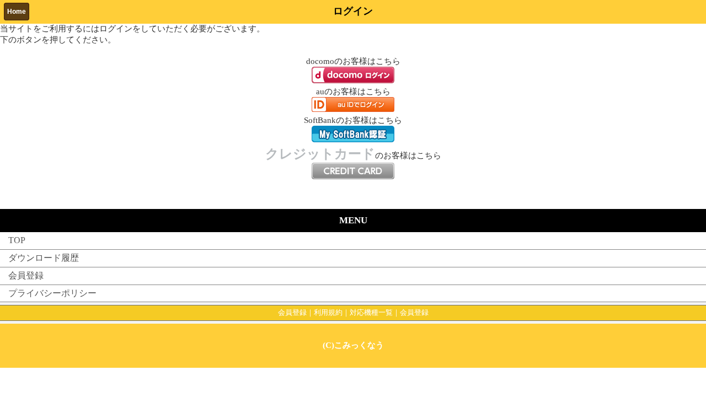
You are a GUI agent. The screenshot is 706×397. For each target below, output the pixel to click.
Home (16, 11)
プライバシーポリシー (52, 293)
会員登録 (26, 275)
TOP (16, 240)
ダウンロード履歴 (43, 257)
